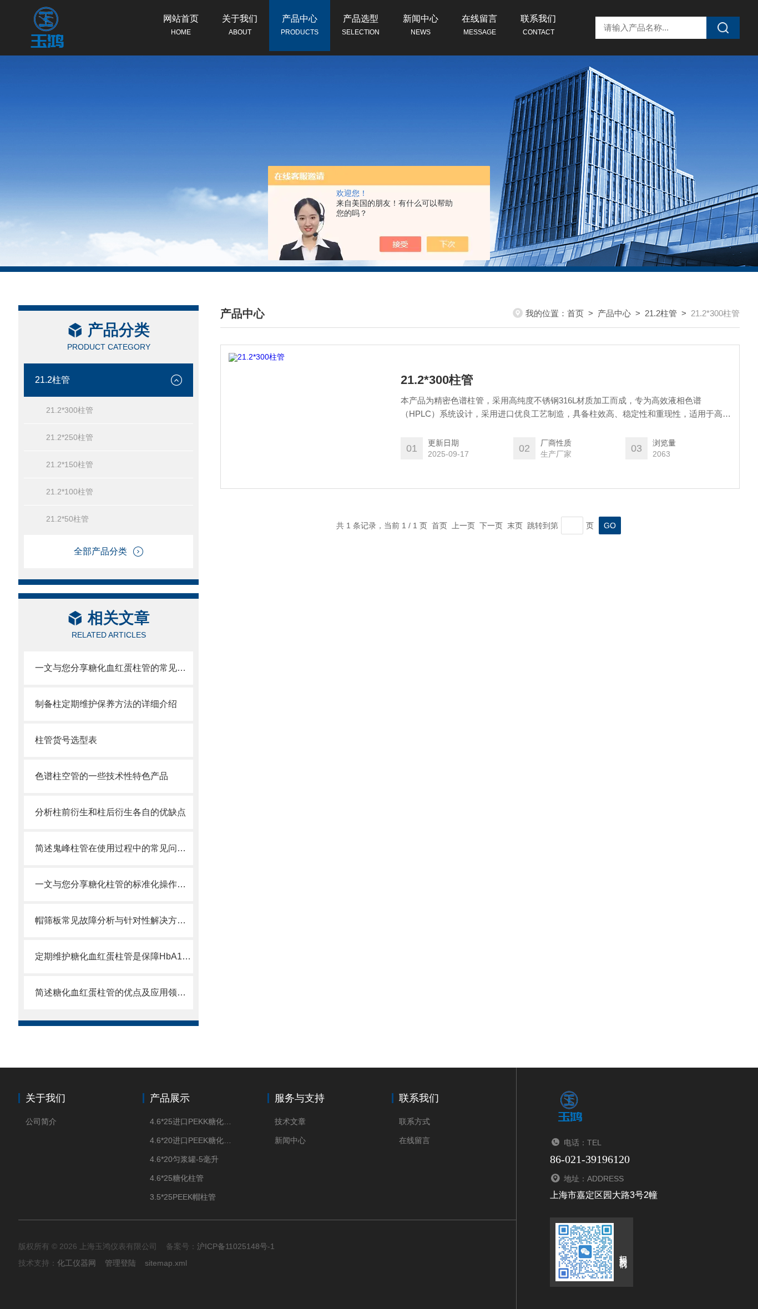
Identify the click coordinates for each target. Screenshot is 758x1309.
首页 (575, 313)
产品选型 (361, 25)
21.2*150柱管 (69, 464)
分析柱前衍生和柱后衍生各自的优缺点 (110, 812)
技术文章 (290, 1121)
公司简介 (41, 1121)
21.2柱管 (52, 380)
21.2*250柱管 (69, 437)
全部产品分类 (100, 551)
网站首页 (181, 25)
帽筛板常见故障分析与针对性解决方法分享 (114, 920)
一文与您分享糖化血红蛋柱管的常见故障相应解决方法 (114, 668)
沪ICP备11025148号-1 (236, 1246)
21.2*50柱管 (67, 518)
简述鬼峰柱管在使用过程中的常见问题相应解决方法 (114, 848)
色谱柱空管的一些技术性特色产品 (101, 776)
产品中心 (300, 25)
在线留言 (479, 25)
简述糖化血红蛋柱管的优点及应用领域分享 (114, 992)
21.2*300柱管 (69, 410)
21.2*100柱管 (69, 491)
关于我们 (239, 25)
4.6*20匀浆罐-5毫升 (184, 1159)
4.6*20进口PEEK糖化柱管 (192, 1140)
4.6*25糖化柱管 (177, 1178)
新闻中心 (420, 25)
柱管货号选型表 (66, 740)
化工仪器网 (76, 1263)
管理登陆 (120, 1263)
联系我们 (538, 25)
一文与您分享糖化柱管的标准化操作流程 (114, 884)
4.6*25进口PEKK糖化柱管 (192, 1121)
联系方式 (414, 1121)
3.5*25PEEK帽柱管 (183, 1196)
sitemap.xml (166, 1263)
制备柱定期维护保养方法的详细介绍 (106, 704)
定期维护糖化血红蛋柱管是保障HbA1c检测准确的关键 (114, 956)
